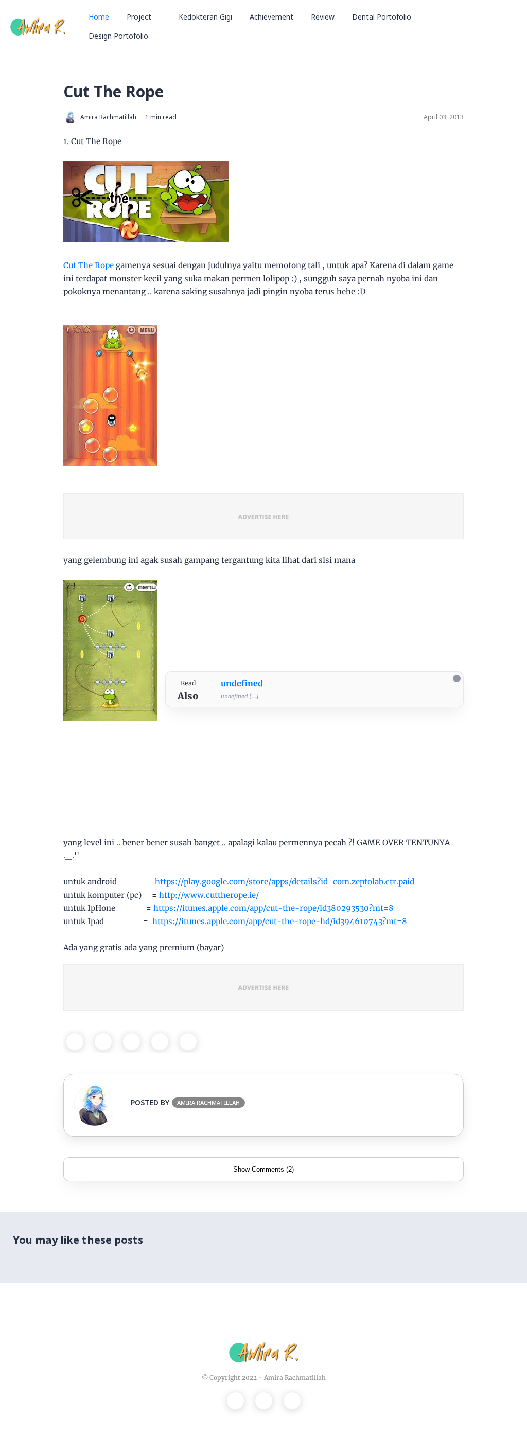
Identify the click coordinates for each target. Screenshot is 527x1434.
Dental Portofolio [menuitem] (381, 17)
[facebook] (75, 1042)
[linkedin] (188, 1042)
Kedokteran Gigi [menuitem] (205, 17)
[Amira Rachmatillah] (37, 25)
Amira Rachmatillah (295, 1378)
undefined (242, 683)
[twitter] (103, 1042)
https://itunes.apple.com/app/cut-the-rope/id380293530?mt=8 (273, 908)
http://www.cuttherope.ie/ (209, 895)
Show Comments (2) (263, 1169)
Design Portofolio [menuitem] (118, 36)
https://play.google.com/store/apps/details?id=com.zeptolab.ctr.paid (284, 882)
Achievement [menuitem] (271, 17)
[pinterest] (160, 1042)
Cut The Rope (88, 265)
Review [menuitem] (323, 17)
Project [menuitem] (139, 17)
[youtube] (292, 1401)
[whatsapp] (131, 1042)
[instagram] (264, 1401)
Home (99, 17)
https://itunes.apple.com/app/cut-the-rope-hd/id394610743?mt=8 (279, 921)
